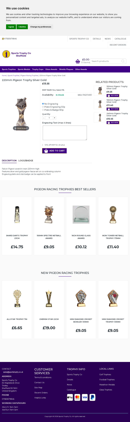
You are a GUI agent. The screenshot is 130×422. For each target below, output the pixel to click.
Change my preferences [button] (40, 27)
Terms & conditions (42, 377)
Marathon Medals (107, 385)
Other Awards (81, 69)
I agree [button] (11, 27)
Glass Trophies (105, 390)
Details (97, 39)
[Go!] (123, 61)
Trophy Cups (37, 69)
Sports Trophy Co (79, 39)
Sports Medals (24, 69)
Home (4, 75)
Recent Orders (118, 45)
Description (9, 160)
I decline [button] (22, 27)
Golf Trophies (105, 374)
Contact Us (39, 382)
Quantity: (46, 114)
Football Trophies (107, 379)
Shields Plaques (66, 69)
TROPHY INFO (76, 369)
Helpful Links (40, 398)
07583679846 (8, 399)
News (108, 39)
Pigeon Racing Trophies (29, 75)
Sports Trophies (9, 69)
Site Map (38, 387)
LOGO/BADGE (26, 160)
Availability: (48, 95)
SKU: (80, 95)
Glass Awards (51, 69)
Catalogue (120, 39)
